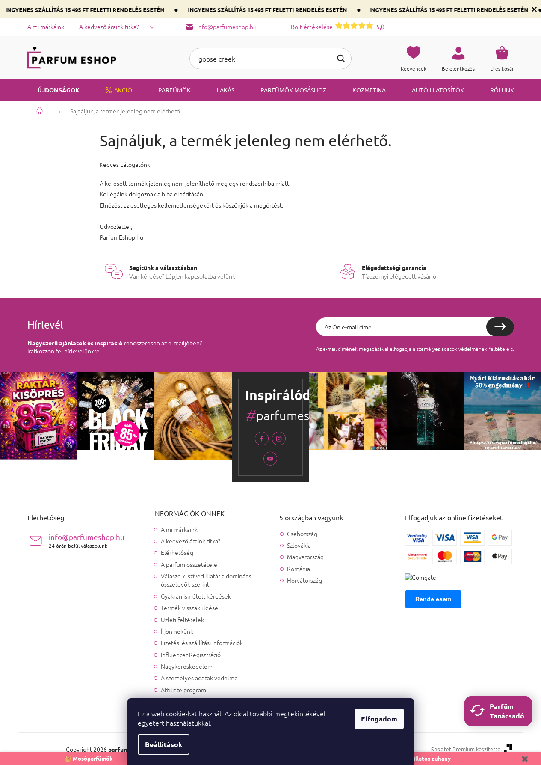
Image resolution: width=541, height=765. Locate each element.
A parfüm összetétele (189, 564)
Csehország (302, 534)
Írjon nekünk (177, 631)
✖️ (524, 758)
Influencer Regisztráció (191, 654)
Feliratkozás (500, 326)
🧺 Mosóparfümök (89, 758)
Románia (298, 569)
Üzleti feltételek (182, 619)
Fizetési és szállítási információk (202, 642)
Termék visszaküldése (189, 607)
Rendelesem (433, 599)
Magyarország (305, 557)
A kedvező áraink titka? (109, 26)
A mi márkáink (45, 26)
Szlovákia (299, 545)
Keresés (341, 58)
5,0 (337, 26)
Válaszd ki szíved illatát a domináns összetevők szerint (206, 580)
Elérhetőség (177, 552)
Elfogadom (379, 718)
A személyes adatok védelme (199, 677)
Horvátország (304, 580)
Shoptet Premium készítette (465, 749)
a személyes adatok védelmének (450, 348)
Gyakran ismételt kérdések (196, 596)
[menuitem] (53, 90)
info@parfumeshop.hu (86, 540)
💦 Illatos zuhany (428, 758)
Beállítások (163, 744)
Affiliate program (183, 689)
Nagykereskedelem (187, 666)
